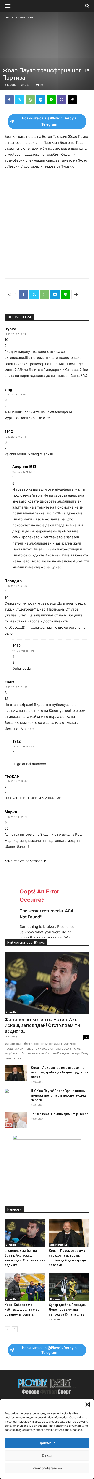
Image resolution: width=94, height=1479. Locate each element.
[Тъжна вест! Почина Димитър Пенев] (16, 1120)
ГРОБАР (12, 777)
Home (6, 17)
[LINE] (51, 99)
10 (41, 84)
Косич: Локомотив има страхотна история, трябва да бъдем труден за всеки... (59, 1072)
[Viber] (61, 99)
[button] (87, 1404)
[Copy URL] (72, 99)
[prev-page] (7, 1329)
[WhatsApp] (30, 99)
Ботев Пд (11, 1011)
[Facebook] (9, 99)
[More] (76, 294)
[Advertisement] (47, 222)
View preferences (47, 1468)
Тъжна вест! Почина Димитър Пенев (59, 1114)
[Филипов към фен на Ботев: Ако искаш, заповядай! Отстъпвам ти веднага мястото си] (47, 983)
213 (86, 1037)
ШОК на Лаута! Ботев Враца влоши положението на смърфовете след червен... (58, 1095)
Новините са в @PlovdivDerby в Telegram (49, 121)
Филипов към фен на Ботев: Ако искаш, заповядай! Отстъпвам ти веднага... (42, 1025)
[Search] (87, 6)
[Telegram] (40, 99)
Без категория (24, 17)
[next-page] (15, 1329)
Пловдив (55, 1298)
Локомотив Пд (58, 1244)
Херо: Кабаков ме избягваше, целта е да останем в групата (22, 1309)
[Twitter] (19, 99)
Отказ (47, 1455)
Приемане (47, 1443)
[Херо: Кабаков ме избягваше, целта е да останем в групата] (25, 1287)
